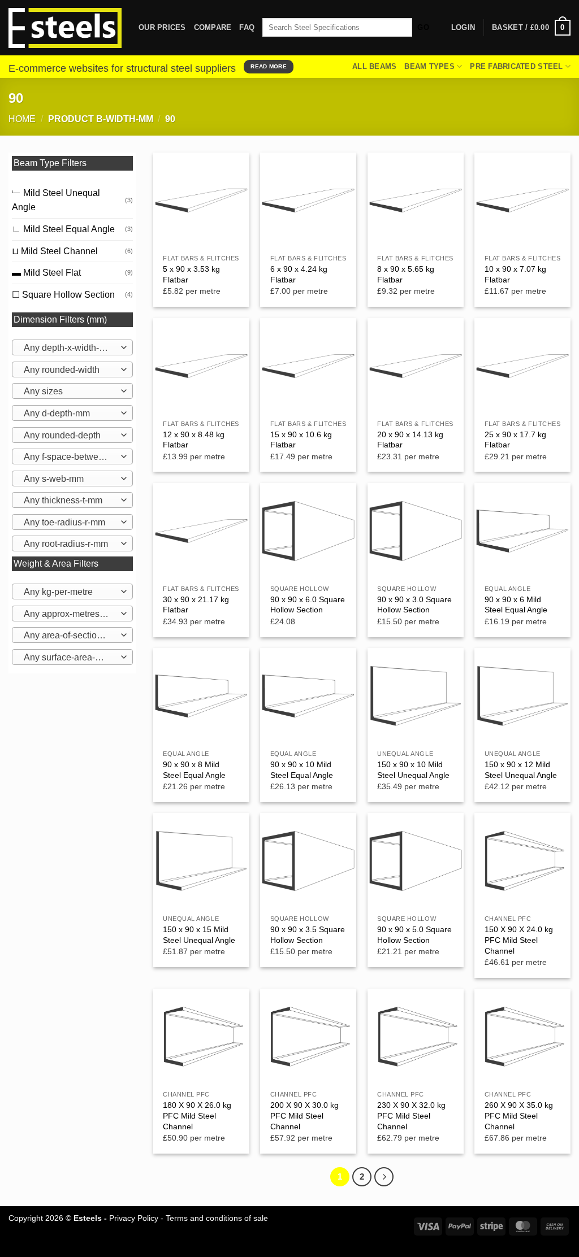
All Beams (374, 66)
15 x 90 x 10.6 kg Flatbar (301, 440)
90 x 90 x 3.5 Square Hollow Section (307, 935)
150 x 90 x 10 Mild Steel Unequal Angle (413, 770)
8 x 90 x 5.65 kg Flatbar (405, 274)
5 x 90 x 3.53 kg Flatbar (191, 274)
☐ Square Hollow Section (63, 294)
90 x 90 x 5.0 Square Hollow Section (414, 935)
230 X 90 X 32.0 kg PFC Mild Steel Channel (411, 1115)
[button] (531, 28)
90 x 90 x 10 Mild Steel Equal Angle (301, 770)
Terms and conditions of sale (217, 1218)
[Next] (384, 1176)
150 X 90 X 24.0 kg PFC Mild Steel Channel (519, 940)
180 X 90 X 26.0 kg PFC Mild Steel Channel (197, 1115)
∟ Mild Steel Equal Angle (63, 229)
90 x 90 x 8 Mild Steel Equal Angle (194, 770)
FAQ (246, 27)
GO (423, 27)
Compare (213, 27)
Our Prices (162, 27)
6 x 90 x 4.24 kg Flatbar (298, 274)
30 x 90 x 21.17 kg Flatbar (196, 605)
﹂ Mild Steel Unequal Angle (56, 200)
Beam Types (429, 66)
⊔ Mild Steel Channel (55, 251)
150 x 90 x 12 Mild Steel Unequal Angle (521, 770)
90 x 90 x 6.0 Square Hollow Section (307, 605)
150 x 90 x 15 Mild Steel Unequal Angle (199, 935)
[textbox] (69, 348)
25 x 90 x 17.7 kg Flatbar (515, 440)
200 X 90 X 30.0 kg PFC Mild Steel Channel (304, 1115)
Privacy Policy (133, 1218)
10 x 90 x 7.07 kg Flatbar (515, 274)
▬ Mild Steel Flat (46, 272)
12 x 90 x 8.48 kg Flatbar (193, 440)
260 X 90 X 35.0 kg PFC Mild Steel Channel (519, 1115)
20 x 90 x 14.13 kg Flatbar (410, 440)
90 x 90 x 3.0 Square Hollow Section (414, 605)
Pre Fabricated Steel (516, 66)
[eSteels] (65, 28)
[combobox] (72, 347)
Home (22, 119)
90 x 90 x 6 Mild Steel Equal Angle (516, 605)
